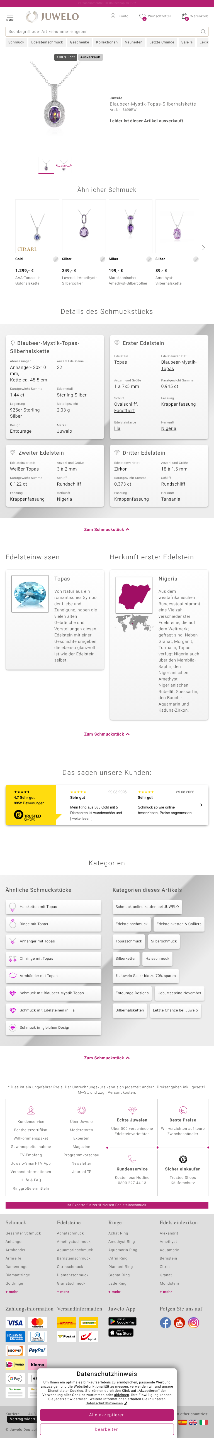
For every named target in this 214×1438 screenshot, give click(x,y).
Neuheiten (134, 42)
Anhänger (14, 1242)
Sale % (187, 42)
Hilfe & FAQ (31, 1180)
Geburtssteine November (179, 993)
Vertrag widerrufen (26, 1419)
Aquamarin (170, 1250)
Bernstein (168, 1258)
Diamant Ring (120, 1267)
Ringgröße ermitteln (31, 1188)
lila (117, 428)
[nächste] (203, 247)
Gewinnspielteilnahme (31, 1147)
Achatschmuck (70, 1233)
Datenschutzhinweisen (104, 1403)
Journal (79, 1172)
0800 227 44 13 (132, 1183)
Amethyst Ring (121, 1242)
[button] (10, 17)
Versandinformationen (31, 1172)
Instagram (193, 1322)
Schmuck (16, 42)
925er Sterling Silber (25, 413)
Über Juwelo (81, 1122)
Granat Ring (119, 1275)
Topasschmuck (129, 941)
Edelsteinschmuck (47, 42)
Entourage (21, 431)
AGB (32, 1414)
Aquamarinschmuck (75, 1250)
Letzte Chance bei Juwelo (175, 1010)
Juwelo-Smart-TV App (31, 1163)
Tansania (171, 499)
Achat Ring (118, 1233)
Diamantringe (18, 1275)
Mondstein (169, 1283)
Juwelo (64, 431)
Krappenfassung (178, 404)
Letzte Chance (161, 42)
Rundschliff (69, 484)
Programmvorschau (81, 1155)
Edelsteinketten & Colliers (179, 924)
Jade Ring (117, 1283)
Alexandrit (169, 1233)
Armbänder (16, 1250)
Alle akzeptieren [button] (107, 1415)
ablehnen (121, 1395)
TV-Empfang (31, 1155)
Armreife (13, 1258)
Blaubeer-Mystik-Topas (179, 365)
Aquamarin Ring (122, 1250)
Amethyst (168, 1242)
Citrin (165, 1267)
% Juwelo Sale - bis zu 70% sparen (146, 976)
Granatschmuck (71, 1283)
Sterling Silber (72, 395)
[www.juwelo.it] (204, 1422)
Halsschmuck (157, 958)
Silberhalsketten (130, 1010)
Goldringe (14, 1283)
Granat (166, 1275)
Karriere (13, 1414)
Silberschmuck (164, 941)
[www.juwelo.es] (182, 1422)
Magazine (81, 1147)
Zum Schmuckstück (104, 530)
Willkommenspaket (31, 1138)
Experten (82, 1138)
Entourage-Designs (132, 993)
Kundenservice (31, 1122)
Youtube (179, 1322)
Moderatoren (81, 1130)
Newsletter (81, 1163)
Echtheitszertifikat (31, 1130)
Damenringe (17, 1267)
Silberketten (126, 958)
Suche (203, 31)
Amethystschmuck (74, 1242)
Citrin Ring (118, 1258)
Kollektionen (107, 42)
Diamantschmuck (73, 1275)
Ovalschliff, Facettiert (126, 407)
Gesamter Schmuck (23, 1233)
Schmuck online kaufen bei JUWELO (147, 907)
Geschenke (79, 42)
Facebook (165, 1322)
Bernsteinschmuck (74, 1258)
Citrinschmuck (70, 1267)
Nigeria (169, 428)
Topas (120, 362)
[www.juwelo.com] (193, 1422)
